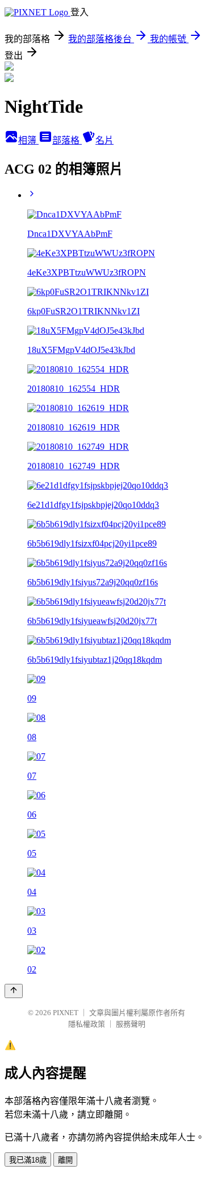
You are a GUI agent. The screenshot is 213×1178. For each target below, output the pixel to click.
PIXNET (65, 1012)
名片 (104, 140)
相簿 (28, 140)
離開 (65, 1160)
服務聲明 (130, 1024)
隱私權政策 (86, 1024)
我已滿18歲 (28, 1160)
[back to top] (14, 991)
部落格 (67, 140)
